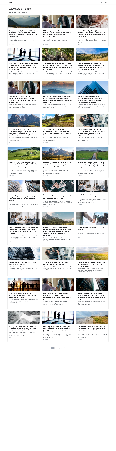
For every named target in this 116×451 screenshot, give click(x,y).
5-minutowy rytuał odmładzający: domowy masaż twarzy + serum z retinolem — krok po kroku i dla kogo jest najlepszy (57, 197)
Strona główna (104, 2)
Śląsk (10, 2)
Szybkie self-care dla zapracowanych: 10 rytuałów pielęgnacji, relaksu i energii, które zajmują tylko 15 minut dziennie (23, 328)
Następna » (61, 348)
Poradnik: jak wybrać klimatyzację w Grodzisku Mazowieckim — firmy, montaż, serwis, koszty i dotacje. (22, 295)
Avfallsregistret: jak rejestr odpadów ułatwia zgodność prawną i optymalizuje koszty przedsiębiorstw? (92, 264)
